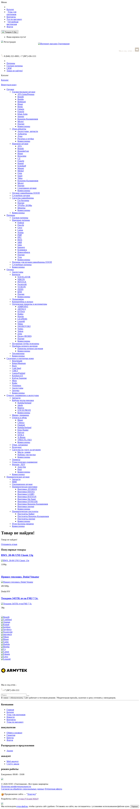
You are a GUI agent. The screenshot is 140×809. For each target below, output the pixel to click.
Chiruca (21, 422)
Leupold (21, 321)
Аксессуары (17, 272)
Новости (11, 717)
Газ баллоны (23, 200)
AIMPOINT (23, 306)
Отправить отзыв (9, 544)
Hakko (20, 314)
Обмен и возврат (14, 733)
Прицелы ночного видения (30, 348)
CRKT (15, 371)
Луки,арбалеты (19, 129)
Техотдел (31, 794)
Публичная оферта (53, 789)
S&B (20, 242)
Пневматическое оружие (18, 477)
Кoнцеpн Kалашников (28, 180)
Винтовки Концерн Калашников (33, 504)
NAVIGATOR (24, 277)
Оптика (10, 269)
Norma (21, 232)
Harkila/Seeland (24, 403)
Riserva (21, 408)
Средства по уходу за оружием (26, 450)
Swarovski (22, 284)
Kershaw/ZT (17, 375)
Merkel (21, 171)
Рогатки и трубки (26, 139)
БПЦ (20, 292)
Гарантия (11, 735)
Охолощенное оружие (22, 484)
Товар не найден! (15, 71)
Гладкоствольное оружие (23, 92)
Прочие (21, 255)
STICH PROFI (24, 410)
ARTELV (22, 309)
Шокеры (21, 208)
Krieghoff (22, 166)
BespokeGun (23, 151)
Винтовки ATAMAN (27, 489)
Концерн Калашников (28, 119)
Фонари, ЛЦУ (18, 464)
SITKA (21, 435)
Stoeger (21, 116)
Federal (21, 222)
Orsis (20, 173)
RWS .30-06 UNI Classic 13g (17, 555)
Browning (22, 156)
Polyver (21, 432)
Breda (20, 106)
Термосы (16, 459)
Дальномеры (18, 299)
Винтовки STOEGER (28, 501)
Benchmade (17, 361)
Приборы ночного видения (24, 346)
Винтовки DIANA (26, 491)
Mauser (21, 168)
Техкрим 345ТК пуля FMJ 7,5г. (19, 598)
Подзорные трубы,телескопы (25, 343)
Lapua (20, 230)
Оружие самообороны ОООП (26, 193)
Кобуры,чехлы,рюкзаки (23, 400)
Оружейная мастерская (12, 23)
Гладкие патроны (15, 66)
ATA (20, 146)
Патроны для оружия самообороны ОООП (32, 262)
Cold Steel (16, 368)
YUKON (22, 287)
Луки (20, 136)
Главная (10, 709)
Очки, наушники (20, 445)
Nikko (20, 324)
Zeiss (20, 334)
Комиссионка (24, 126)
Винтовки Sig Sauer (27, 499)
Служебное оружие (21, 195)
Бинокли (16, 274)
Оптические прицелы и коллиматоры (29, 304)
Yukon (20, 331)
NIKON (21, 279)
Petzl (20, 469)
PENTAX (22, 282)
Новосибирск (24, 252)
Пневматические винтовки (24, 487)
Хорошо (134, 806)
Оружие (10, 89)
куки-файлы (22, 806)
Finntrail (21, 425)
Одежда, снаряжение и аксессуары (23, 395)
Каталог (5, 80)
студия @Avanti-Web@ (28, 799)
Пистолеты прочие (26, 519)
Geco (20, 227)
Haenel (21, 163)
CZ (19, 158)
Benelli (21, 97)
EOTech (21, 311)
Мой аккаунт (13, 761)
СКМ (9, 68)
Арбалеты (22, 134)
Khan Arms (22, 114)
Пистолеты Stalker (26, 514)
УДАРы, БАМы (25, 205)
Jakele (20, 405)
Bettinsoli (22, 102)
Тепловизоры (18, 353)
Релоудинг (17, 447)
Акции (10, 750)
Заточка (15, 390)
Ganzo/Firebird (18, 373)
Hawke (21, 316)
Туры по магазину (15, 722)
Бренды (10, 737)
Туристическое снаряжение (24, 462)
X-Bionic (22, 437)
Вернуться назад (8, 85)
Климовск (22, 250)
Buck (14, 366)
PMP (20, 235)
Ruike (14, 383)
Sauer (20, 176)
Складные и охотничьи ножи (20, 358)
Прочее (21, 124)
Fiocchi (21, 225)
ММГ (14, 482)
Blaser (20, 104)
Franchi (21, 111)
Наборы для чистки (27, 454)
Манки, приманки (20, 415)
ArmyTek (22, 467)
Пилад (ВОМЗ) (25, 336)
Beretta (21, 99)
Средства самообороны (23, 198)
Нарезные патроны (21, 220)
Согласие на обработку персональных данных (22, 789)
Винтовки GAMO (26, 494)
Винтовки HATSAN (27, 496)
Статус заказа (13, 764)
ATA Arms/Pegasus (26, 94)
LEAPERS (22, 319)
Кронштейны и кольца (22, 301)
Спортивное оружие (27, 188)
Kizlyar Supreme (19, 378)
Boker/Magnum (19, 363)
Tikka (20, 178)
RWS (20, 240)
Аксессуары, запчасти (28, 131)
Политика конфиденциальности (16, 786)
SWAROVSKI (24, 326)
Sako (20, 245)
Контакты (11, 17)
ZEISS (20, 289)
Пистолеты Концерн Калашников (33, 516)
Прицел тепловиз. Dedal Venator (20, 576)
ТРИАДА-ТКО (25, 440)
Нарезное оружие (20, 143)
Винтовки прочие (26, 506)
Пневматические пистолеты (25, 511)
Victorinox (16, 385)
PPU (20, 237)
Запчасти (16, 398)
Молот (21, 121)
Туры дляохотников (11, 13)
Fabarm (21, 109)
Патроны (11, 63)
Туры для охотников (16, 714)
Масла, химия (24, 452)
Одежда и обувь (19, 417)
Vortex (20, 329)
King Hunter (23, 430)
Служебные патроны (22, 264)
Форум (10, 27)
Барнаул (21, 247)
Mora (14, 380)
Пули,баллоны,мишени (23, 524)
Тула (20, 257)
